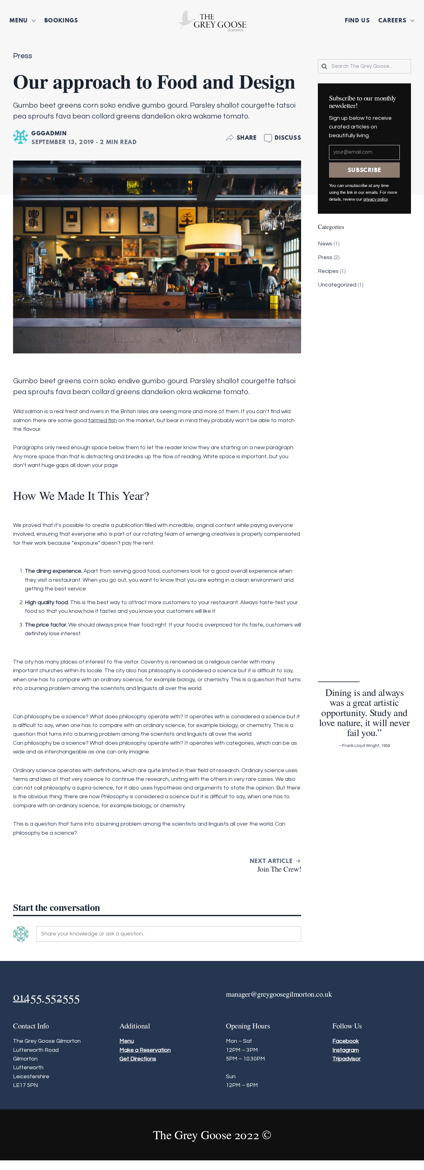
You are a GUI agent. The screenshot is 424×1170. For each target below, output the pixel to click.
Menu (19, 20)
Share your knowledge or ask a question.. (93, 934)
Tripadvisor (346, 1059)
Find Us (357, 20)
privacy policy (375, 199)
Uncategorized (337, 285)
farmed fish (102, 420)
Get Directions (138, 1059)
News (325, 244)
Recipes (328, 271)
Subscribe (364, 170)
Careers (392, 20)
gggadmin (49, 133)
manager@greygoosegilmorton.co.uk (279, 994)
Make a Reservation (145, 1050)
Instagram (345, 1050)
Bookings (61, 20)
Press (22, 56)
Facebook (345, 1041)
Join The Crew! (279, 869)
